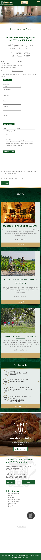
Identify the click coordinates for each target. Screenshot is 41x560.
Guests (5, 134)
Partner (10, 507)
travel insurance (17, 71)
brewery (11, 505)
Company (6, 101)
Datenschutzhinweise (19, 172)
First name (7, 90)
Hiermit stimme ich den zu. (14, 178)
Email (5, 115)
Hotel (10, 495)
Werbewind (21, 558)
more (20, 245)
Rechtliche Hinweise (32, 555)
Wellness (11, 497)
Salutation (6, 84)
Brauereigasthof (13, 494)
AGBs (20, 178)
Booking (24, 3)
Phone (5, 106)
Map (28, 482)
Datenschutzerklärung (18, 555)
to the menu (19, 449)
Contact (10, 482)
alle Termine (20, 406)
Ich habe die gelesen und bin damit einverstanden (20, 172)
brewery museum (13, 501)
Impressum (6, 555)
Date (5, 128)
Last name (6, 95)
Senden (5, 183)
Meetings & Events (14, 499)
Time (19, 128)
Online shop (12, 503)
